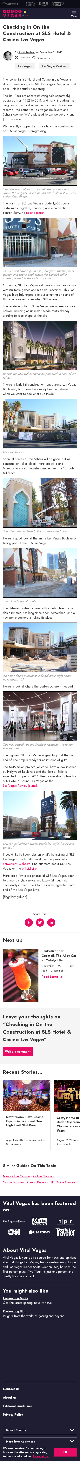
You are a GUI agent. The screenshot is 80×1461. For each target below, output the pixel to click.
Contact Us (11, 1389)
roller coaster (35, 213)
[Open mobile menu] (74, 12)
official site (29, 868)
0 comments (43, 58)
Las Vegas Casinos (54, 66)
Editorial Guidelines (17, 1406)
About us (9, 1397)
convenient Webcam (16, 864)
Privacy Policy (13, 1414)
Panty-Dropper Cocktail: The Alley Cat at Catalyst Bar (59, 956)
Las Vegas (25, 66)
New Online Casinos (16, 1176)
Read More (50, 976)
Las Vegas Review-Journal (20, 786)
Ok (65, 1452)
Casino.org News (15, 1298)
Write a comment (18, 1051)
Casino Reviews (37, 1182)
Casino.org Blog (14, 1311)
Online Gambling (44, 1176)
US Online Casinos (63, 1182)
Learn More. (41, 1456)
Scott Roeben (26, 52)
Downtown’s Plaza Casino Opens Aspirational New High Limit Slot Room (24, 1121)
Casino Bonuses (13, 1182)
